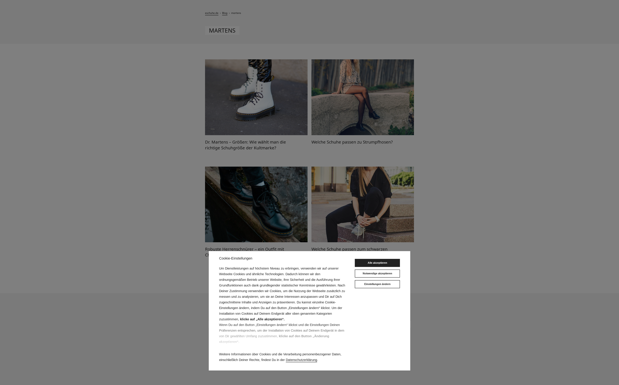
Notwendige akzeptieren (377, 273)
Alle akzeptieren (377, 262)
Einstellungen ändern (377, 284)
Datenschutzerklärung (301, 360)
